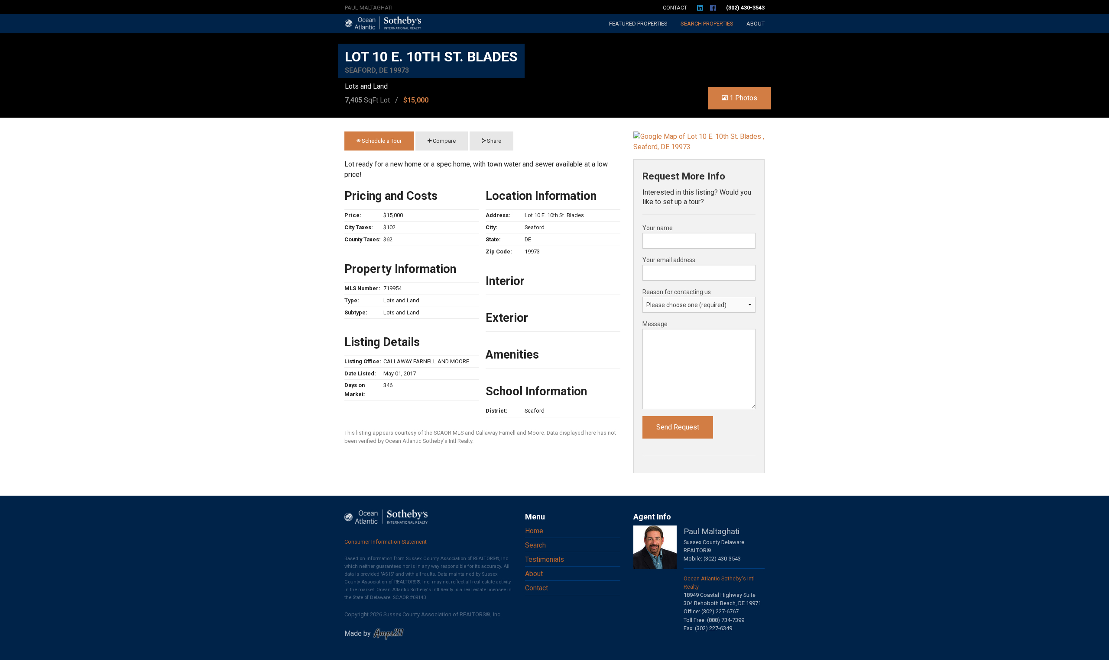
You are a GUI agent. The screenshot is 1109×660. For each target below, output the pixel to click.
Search (707, 23)
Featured (638, 23)
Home (534, 531)
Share (493, 141)
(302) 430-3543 (745, 7)
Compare (443, 141)
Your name (657, 227)
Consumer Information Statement (385, 541)
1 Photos (742, 98)
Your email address (668, 259)
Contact (675, 7)
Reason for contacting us (676, 291)
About (755, 23)
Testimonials (544, 559)
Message (655, 323)
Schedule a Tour (381, 141)
